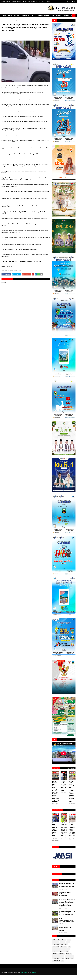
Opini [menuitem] (52, 15)
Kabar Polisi (55, 949)
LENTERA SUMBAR (6, 34)
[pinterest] (72, 1)
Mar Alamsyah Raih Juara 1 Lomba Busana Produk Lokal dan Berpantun (66, 894)
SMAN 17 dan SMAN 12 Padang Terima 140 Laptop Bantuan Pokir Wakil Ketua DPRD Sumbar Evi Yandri (72, 830)
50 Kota (54, 939)
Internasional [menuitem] (25, 15)
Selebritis (67, 958)
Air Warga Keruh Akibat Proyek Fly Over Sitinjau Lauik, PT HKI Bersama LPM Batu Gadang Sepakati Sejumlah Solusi (71, 791)
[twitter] (67, 1)
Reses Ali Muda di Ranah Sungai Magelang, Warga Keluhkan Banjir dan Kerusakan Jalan (67, 913)
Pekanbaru (68, 953)
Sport (72, 958)
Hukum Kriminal (64, 944)
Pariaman (60, 951)
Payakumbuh (62, 953)
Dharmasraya (56, 944)
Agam (68, 939)
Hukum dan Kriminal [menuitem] (43, 15)
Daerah (67, 942)
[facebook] (65, 1)
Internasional (56, 946)
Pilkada (71, 956)
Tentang (43, 1)
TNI (62, 960)
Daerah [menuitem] (10, 15)
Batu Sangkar (56, 942)
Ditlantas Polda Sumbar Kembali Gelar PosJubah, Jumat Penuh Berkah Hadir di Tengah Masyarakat (55, 831)
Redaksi (3, 1)
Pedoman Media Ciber (22, 1)
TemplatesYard (24, 972)
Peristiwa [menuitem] (66, 15)
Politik (62, 958)
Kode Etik (14, 1)
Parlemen (55, 953)
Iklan (35, 970)
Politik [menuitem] (34, 15)
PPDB (7, 20)
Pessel (66, 956)
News (6, 270)
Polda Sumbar (56, 958)
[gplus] (74, 1)
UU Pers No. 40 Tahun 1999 (34, 1)
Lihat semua (71, 768)
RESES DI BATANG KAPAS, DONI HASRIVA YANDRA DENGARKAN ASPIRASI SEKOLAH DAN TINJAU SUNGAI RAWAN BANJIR (66, 886)
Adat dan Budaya (62, 939)
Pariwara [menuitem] (58, 15)
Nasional (68, 949)
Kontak (48, 1)
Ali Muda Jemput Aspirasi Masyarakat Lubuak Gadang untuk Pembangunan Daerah (66, 920)
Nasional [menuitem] (16, 15)
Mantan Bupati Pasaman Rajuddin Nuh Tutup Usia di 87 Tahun (63, 785)
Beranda (3, 20)
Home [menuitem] (4, 15)
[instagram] (70, 1)
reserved (34, 972)
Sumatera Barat (56, 960)
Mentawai (62, 949)
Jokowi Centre (63, 946)
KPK (69, 946)
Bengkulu (62, 942)
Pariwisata (66, 951)
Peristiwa (15, 270)
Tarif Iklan (8, 1)
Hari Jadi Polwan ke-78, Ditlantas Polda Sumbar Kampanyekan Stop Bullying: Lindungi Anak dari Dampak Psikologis (64, 829)
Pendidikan (10, 270)
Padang (54, 951)
